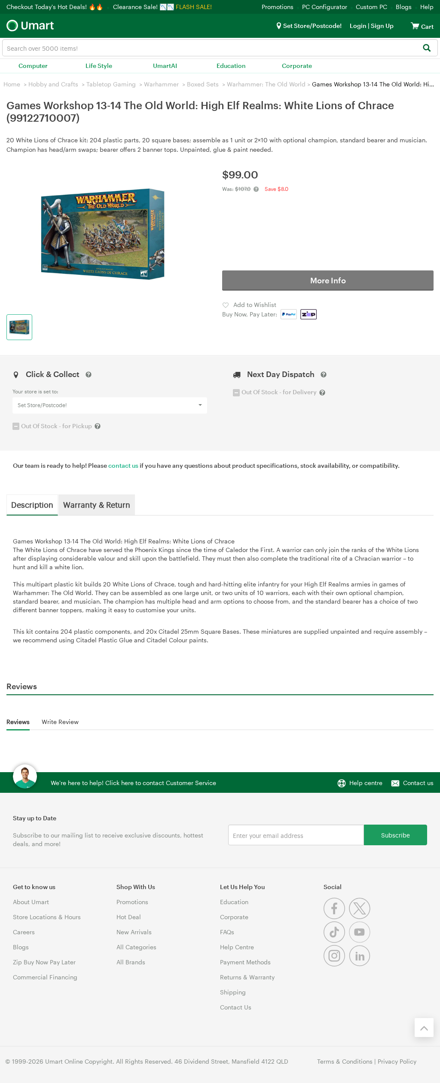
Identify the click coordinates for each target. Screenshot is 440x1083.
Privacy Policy (397, 1061)
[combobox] (220, 48)
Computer (33, 65)
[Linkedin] (361, 964)
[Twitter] (361, 916)
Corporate (297, 65)
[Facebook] (336, 916)
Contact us (418, 782)
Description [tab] (32, 504)
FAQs (227, 932)
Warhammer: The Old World (266, 84)
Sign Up (382, 25)
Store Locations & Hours (47, 916)
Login (358, 25)
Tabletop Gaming (111, 84)
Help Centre (237, 947)
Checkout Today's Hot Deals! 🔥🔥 (55, 6)
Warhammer (161, 84)
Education (231, 65)
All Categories (136, 947)
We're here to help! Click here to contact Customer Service (133, 782)
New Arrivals (134, 932)
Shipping (233, 992)
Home (11, 84)
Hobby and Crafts (53, 84)
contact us (123, 465)
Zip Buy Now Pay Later (44, 962)
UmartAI (165, 65)
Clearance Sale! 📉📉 (143, 6)
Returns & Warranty (247, 977)
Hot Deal (128, 916)
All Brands (130, 962)
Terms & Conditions (345, 1061)
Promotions (277, 6)
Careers (24, 932)
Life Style (99, 65)
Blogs (404, 6)
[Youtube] (361, 940)
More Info (328, 280)
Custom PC (371, 6)
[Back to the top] (424, 1027)
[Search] (426, 48)
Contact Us (235, 1007)
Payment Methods (245, 962)
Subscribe (395, 835)
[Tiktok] (336, 940)
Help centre (365, 782)
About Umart (31, 901)
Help (427, 6)
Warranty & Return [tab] (96, 504)
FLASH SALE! (194, 6)
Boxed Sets (203, 84)
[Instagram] (336, 964)
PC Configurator (324, 6)
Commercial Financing (45, 977)
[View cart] (415, 25)
